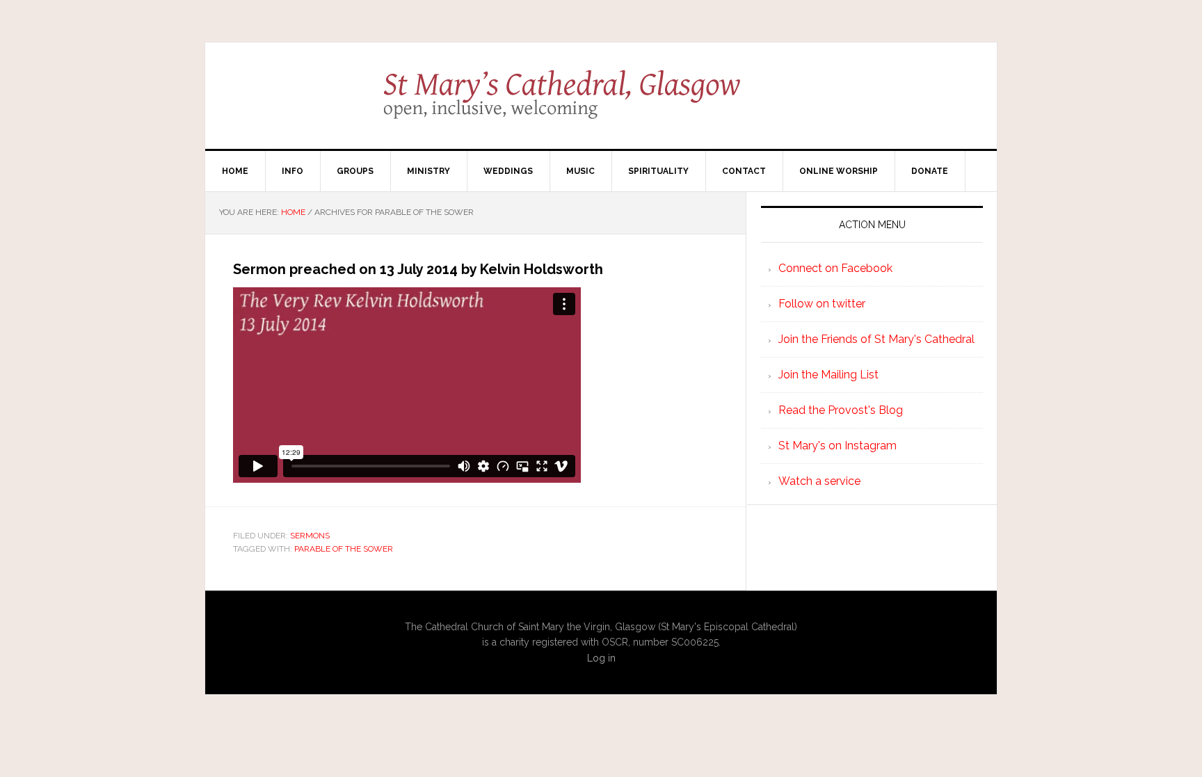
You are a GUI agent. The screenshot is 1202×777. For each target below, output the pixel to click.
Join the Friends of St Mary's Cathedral (876, 339)
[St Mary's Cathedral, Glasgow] (601, 104)
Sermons (310, 535)
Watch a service (819, 481)
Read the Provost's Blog (840, 410)
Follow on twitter (821, 303)
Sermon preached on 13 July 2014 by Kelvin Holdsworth (418, 269)
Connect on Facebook (835, 268)
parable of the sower (343, 549)
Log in (601, 658)
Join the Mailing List (828, 374)
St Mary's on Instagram (837, 445)
